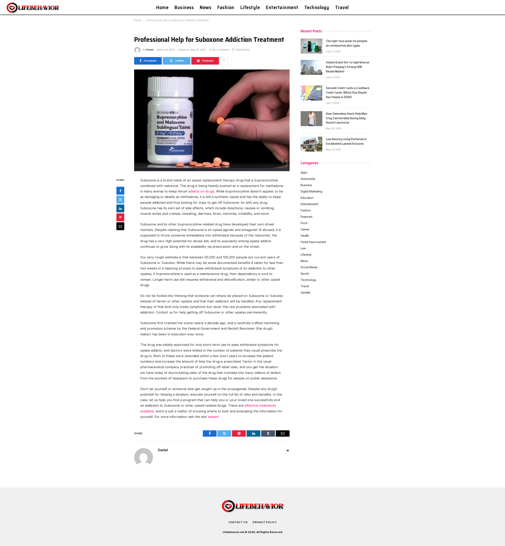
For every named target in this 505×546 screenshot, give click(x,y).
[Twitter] (120, 199)
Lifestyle (250, 7)
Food (304, 223)
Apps (304, 172)
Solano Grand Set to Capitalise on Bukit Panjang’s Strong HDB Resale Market (347, 67)
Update (305, 292)
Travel (342, 7)
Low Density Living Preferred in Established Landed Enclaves (346, 141)
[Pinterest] (120, 217)
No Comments (221, 49)
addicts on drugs (201, 191)
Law (303, 248)
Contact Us (238, 522)
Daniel (149, 49)
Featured (306, 216)
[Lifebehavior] (33, 7)
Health (305, 235)
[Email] (120, 226)
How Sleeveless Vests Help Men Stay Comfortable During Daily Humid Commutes (346, 118)
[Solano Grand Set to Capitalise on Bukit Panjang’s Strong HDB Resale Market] (311, 67)
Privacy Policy (265, 522)
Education (307, 197)
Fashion (225, 7)
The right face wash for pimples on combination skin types (346, 43)
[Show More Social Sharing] (224, 61)
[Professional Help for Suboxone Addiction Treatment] (212, 120)
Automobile (308, 178)
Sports (305, 273)
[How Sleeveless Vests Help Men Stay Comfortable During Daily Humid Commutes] (311, 118)
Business (184, 7)
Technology (316, 7)
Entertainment (282, 7)
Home (162, 7)
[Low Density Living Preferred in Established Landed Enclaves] (311, 144)
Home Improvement (313, 242)
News (205, 7)
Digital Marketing (311, 191)
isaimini (213, 417)
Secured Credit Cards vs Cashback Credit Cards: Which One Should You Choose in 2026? (347, 92)
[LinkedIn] (120, 208)
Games (305, 229)
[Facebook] (120, 190)
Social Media (309, 267)
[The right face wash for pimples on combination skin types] (311, 45)
